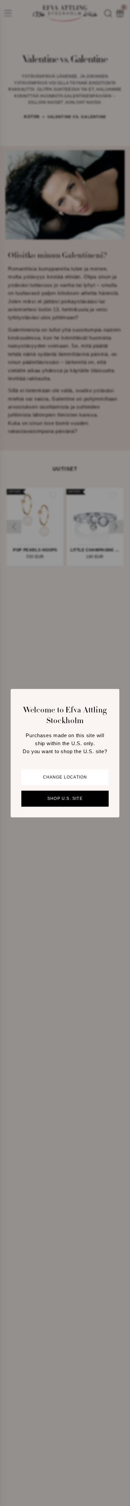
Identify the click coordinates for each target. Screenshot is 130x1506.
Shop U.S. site (65, 798)
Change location (65, 777)
